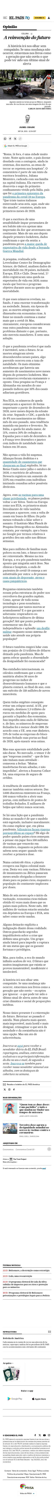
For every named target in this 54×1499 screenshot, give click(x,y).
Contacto (7, 1471)
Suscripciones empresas (16, 1477)
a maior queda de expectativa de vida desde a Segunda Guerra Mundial (26, 247)
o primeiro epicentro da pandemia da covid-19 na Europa (24, 195)
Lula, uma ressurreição (20, 1276)
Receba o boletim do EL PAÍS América (23, 1084)
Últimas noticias (11, 1265)
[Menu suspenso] (5, 18)
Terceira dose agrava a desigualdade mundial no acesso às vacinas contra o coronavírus (34, 1129)
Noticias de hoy (41, 1477)
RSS (27, 1477)
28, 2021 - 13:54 (27, 131)
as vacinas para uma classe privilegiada (23, 496)
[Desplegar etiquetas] (49, 1149)
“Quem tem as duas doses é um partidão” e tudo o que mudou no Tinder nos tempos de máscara (34, 1109)
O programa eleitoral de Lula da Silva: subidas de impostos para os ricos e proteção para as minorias (25, 1284)
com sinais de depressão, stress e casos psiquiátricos (23, 579)
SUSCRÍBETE (39, 18)
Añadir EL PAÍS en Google (17, 146)
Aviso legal (32, 1471)
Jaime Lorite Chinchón (28, 1116)
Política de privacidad (15, 1474)
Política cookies (43, 1471)
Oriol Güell (24, 1136)
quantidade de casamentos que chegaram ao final (22, 463)
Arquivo (7, 1363)
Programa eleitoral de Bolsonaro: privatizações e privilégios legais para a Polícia (26, 1294)
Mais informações (9, 1162)
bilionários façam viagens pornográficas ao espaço (26, 831)
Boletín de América (13, 1338)
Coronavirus (8, 1149)
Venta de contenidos (19, 1471)
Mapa (26, 1474)
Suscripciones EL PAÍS (37, 1474)
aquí (44, 1168)
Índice (32, 1477)
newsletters (9, 1332)
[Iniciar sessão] (49, 18)
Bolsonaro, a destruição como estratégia (29, 1270)
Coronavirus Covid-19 (25, 1149)
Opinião (10, 27)
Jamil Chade (27, 127)
